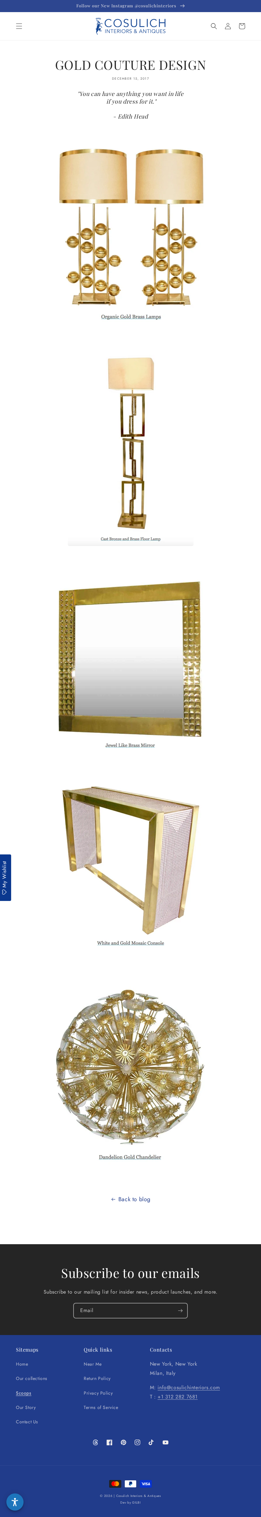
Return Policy (97, 1378)
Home (22, 1364)
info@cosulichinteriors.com (189, 1387)
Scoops (24, 1393)
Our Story (26, 1407)
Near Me (93, 1364)
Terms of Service (101, 1407)
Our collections (31, 1378)
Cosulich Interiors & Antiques (138, 1495)
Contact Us (27, 1422)
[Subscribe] (180, 1310)
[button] (19, 26)
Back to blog (134, 1199)
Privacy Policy (98, 1393)
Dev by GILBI (130, 1502)
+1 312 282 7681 (178, 1396)
